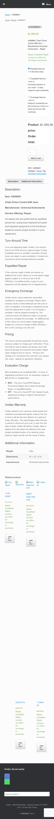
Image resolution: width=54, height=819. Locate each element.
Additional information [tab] (32, 181)
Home (7, 14)
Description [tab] (13, 181)
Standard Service (37, 68)
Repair (13, 20)
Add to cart (36, 158)
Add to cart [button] (9, 538)
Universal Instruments (37, 173)
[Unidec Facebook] (7, 776)
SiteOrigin (25, 813)
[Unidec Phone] (7, 782)
